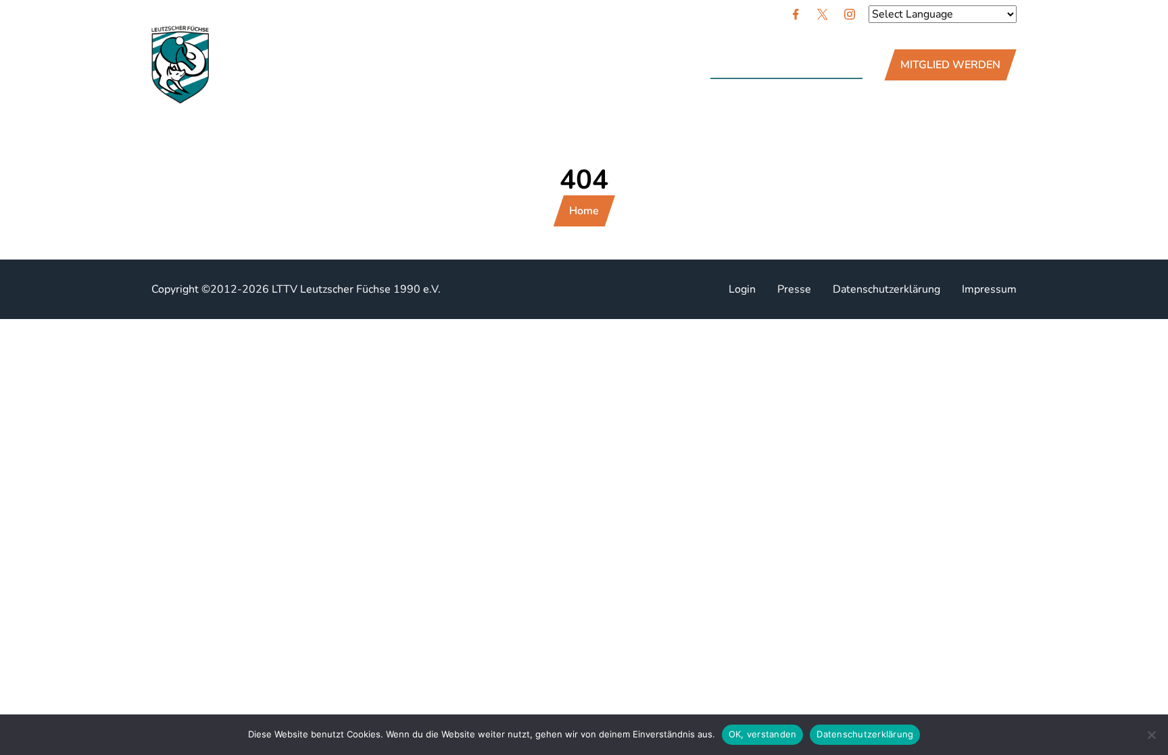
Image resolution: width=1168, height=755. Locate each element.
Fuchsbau (630, 64)
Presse (794, 289)
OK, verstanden (763, 734)
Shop (563, 64)
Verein (250, 64)
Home (584, 210)
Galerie (502, 64)
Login (742, 289)
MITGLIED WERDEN (950, 64)
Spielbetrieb (420, 64)
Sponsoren (326, 64)
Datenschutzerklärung (886, 289)
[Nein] (1151, 734)
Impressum (989, 289)
